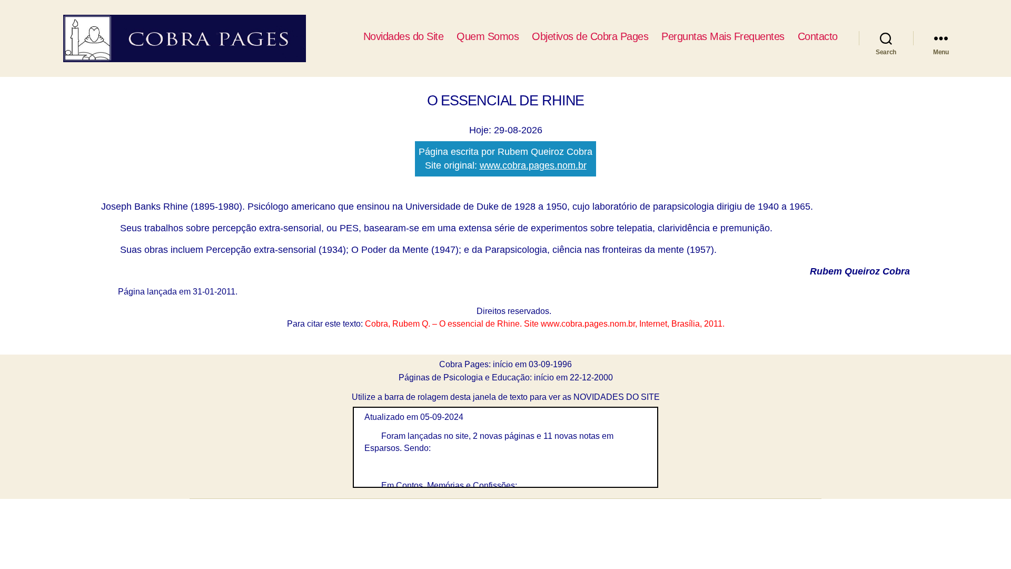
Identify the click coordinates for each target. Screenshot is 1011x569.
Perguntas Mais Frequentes (723, 36)
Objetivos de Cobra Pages (590, 36)
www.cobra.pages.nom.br (533, 165)
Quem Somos (488, 36)
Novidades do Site (403, 36)
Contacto (818, 36)
